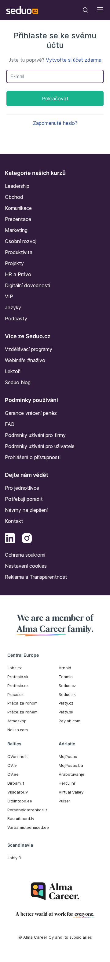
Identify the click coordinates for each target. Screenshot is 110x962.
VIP (9, 296)
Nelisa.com (17, 729)
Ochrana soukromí (25, 555)
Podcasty (16, 318)
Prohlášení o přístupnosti (33, 457)
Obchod (14, 197)
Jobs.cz (14, 667)
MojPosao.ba (71, 765)
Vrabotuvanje (71, 774)
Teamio (66, 676)
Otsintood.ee (19, 800)
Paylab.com (69, 720)
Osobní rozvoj (20, 241)
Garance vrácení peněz (31, 413)
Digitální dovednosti (27, 285)
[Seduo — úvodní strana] (22, 10)
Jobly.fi (14, 857)
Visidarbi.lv (17, 792)
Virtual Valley (71, 792)
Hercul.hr (67, 783)
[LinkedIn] (10, 539)
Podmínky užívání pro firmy (35, 435)
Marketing (16, 230)
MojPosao (68, 756)
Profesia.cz (17, 685)
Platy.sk (66, 711)
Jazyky (13, 307)
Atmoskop (17, 720)
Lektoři (12, 371)
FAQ (9, 424)
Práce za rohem (22, 711)
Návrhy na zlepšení (26, 510)
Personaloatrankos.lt (27, 809)
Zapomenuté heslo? (55, 123)
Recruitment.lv (20, 818)
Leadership (17, 186)
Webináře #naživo (25, 360)
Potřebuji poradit (24, 499)
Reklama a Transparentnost (36, 577)
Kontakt (14, 521)
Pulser (64, 800)
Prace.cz (15, 694)
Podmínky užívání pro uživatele (40, 446)
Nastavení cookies (26, 566)
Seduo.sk (67, 694)
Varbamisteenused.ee (28, 827)
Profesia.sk (17, 676)
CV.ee (13, 774)
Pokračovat (55, 98)
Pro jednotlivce (22, 488)
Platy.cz (66, 703)
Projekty (14, 263)
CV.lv (12, 765)
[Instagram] (27, 539)
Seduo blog (18, 382)
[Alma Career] (55, 891)
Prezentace (18, 219)
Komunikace (18, 208)
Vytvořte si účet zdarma (73, 60)
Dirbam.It (15, 783)
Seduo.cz (67, 685)
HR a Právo (18, 274)
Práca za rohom (22, 703)
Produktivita (18, 252)
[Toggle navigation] (85, 10)
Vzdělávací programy (28, 349)
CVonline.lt (17, 756)
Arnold (65, 667)
